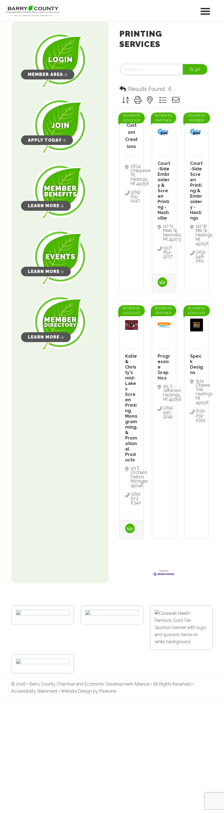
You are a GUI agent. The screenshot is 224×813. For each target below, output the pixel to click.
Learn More (44, 205)
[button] (122, 89)
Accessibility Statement (34, 691)
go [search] (197, 69)
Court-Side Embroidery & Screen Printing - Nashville (164, 191)
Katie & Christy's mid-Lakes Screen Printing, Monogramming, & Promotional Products (131, 408)
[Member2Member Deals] (162, 285)
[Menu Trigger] (205, 10)
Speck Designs (196, 364)
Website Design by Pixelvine (88, 691)
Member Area (45, 74)
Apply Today (45, 140)
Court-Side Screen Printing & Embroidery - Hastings (196, 191)
